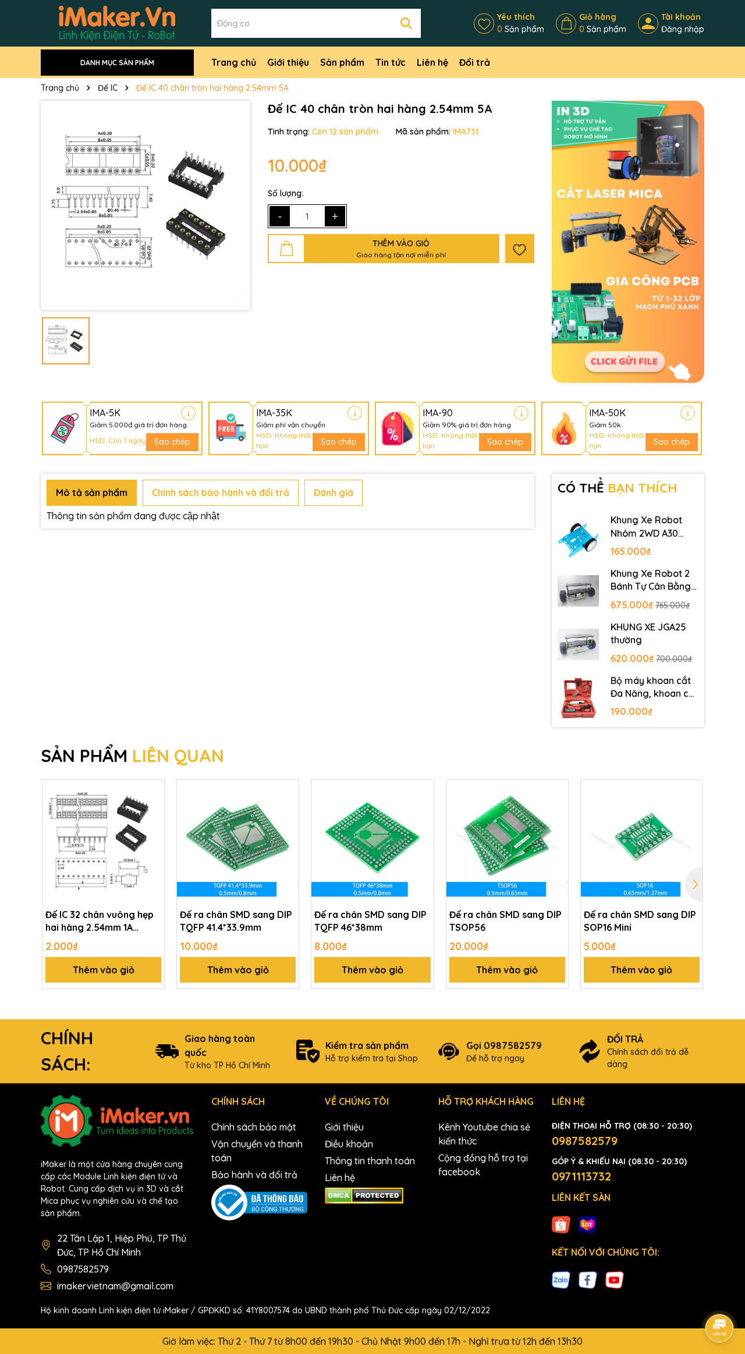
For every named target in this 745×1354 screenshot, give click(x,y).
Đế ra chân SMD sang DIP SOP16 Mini (640, 921)
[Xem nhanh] (151, 834)
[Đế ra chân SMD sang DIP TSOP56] (507, 841)
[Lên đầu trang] (720, 1295)
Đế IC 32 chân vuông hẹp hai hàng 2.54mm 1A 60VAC (99, 921)
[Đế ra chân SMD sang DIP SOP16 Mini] (642, 841)
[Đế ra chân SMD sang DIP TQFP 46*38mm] (372, 841)
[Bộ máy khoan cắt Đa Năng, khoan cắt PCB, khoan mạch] (578, 698)
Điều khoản (349, 1144)
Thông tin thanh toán (370, 1161)
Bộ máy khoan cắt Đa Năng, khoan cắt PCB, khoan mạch (654, 687)
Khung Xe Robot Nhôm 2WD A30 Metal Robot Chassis (646, 527)
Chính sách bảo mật (253, 1127)
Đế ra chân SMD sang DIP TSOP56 (505, 921)
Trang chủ (233, 62)
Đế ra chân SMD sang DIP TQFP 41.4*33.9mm (236, 921)
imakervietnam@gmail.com (115, 1286)
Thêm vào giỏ (103, 970)
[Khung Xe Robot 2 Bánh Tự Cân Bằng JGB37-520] (578, 591)
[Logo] (117, 22)
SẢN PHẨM (132, 756)
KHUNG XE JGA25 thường (648, 633)
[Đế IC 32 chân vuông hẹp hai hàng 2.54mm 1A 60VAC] (103, 841)
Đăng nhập (682, 29)
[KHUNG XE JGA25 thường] (578, 644)
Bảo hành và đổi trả (254, 1175)
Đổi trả (474, 62)
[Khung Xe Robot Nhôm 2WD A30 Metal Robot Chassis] (578, 537)
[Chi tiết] (188, 413)
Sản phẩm (342, 62)
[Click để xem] (145, 205)
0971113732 (581, 1176)
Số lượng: (285, 193)
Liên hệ (432, 62)
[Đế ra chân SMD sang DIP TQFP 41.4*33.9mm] (238, 841)
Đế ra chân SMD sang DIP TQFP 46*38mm (370, 921)
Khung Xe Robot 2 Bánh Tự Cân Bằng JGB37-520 (651, 580)
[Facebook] (588, 1279)
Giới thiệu (288, 62)
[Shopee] (561, 1224)
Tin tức (390, 62)
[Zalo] (561, 1279)
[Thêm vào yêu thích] (519, 248)
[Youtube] (614, 1279)
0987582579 (83, 1269)
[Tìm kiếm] (406, 23)
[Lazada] (588, 1224)
